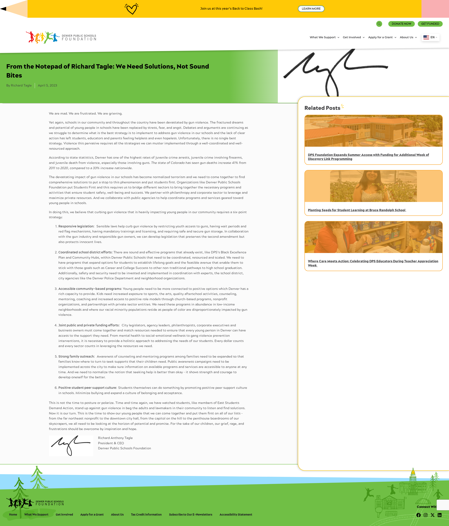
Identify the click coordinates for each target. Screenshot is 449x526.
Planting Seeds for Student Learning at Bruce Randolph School (357, 210)
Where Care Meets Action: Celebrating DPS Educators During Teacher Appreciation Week (373, 263)
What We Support (323, 37)
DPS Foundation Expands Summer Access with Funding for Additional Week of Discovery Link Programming (368, 157)
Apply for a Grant (380, 37)
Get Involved (352, 37)
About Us (406, 37)
